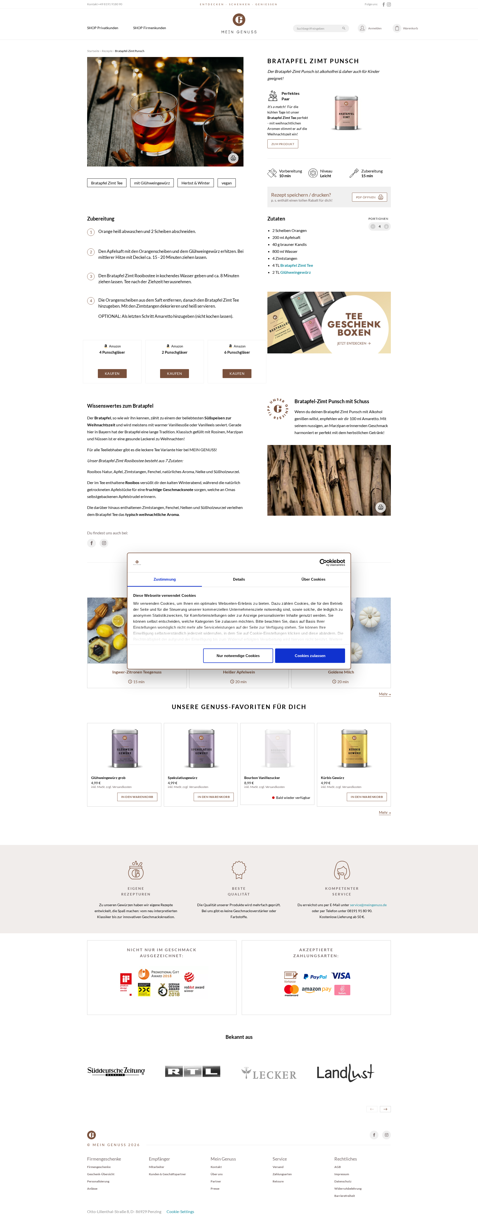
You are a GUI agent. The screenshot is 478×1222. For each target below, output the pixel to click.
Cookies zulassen (310, 656)
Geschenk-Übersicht (101, 1174)
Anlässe (92, 1188)
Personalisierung (98, 1181)
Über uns (217, 1174)
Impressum (341, 1174)
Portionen (378, 219)
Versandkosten (122, 787)
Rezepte (107, 51)
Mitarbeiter (156, 1167)
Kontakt (216, 1167)
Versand (278, 1167)
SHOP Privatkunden (102, 28)
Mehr (385, 694)
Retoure (278, 1181)
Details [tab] (239, 579)
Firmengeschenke (99, 1167)
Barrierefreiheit (344, 1196)
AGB (337, 1167)
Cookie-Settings (180, 1211)
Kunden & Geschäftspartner (167, 1174)
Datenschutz (343, 1181)
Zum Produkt (283, 144)
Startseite (93, 51)
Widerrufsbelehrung (347, 1188)
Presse (215, 1188)
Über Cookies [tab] (313, 579)
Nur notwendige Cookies (238, 656)
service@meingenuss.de (368, 905)
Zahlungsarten (282, 1174)
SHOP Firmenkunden (149, 28)
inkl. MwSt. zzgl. (101, 787)
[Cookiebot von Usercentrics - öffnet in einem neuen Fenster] (323, 562)
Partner (216, 1181)
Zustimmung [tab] (165, 579)
